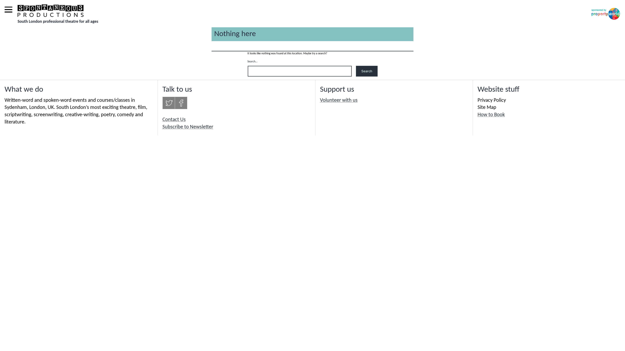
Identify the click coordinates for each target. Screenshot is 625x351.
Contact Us (174, 119)
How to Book (491, 114)
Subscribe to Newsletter (187, 127)
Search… (252, 61)
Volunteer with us (339, 100)
